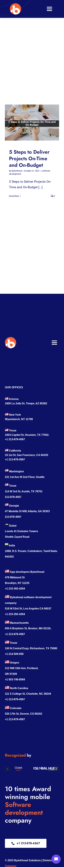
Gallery (35, 123)
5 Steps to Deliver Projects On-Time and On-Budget (29, 123)
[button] (7, 769)
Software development (24, 808)
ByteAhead (17, 171)
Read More (14, 196)
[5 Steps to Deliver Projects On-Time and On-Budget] (32, 123)
